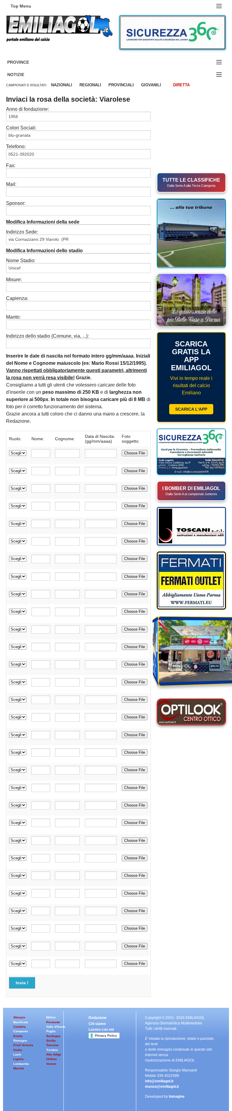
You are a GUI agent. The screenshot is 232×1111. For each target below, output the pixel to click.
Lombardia (21, 1063)
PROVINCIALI (121, 85)
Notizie (23, 74)
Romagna (20, 1040)
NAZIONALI (61, 85)
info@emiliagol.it (159, 1081)
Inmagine (177, 1096)
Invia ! (22, 982)
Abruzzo (19, 1017)
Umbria (51, 1059)
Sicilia (51, 1040)
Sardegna (53, 1036)
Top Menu (21, 6)
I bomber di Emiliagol (191, 491)
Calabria (19, 1026)
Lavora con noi (101, 1029)
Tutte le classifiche (191, 182)
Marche (18, 1068)
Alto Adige (53, 1054)
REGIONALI (90, 85)
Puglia (51, 1031)
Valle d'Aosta (55, 1026)
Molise (51, 1017)
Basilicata (20, 1022)
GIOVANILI (151, 85)
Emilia (18, 1036)
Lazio (17, 1054)
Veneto (51, 1063)
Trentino (52, 1050)
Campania (20, 1031)
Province (25, 62)
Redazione (98, 1018)
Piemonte (53, 1022)
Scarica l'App (191, 409)
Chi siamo (97, 1024)
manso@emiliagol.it (162, 1086)
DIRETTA (181, 85)
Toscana (52, 1045)
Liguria (18, 1059)
